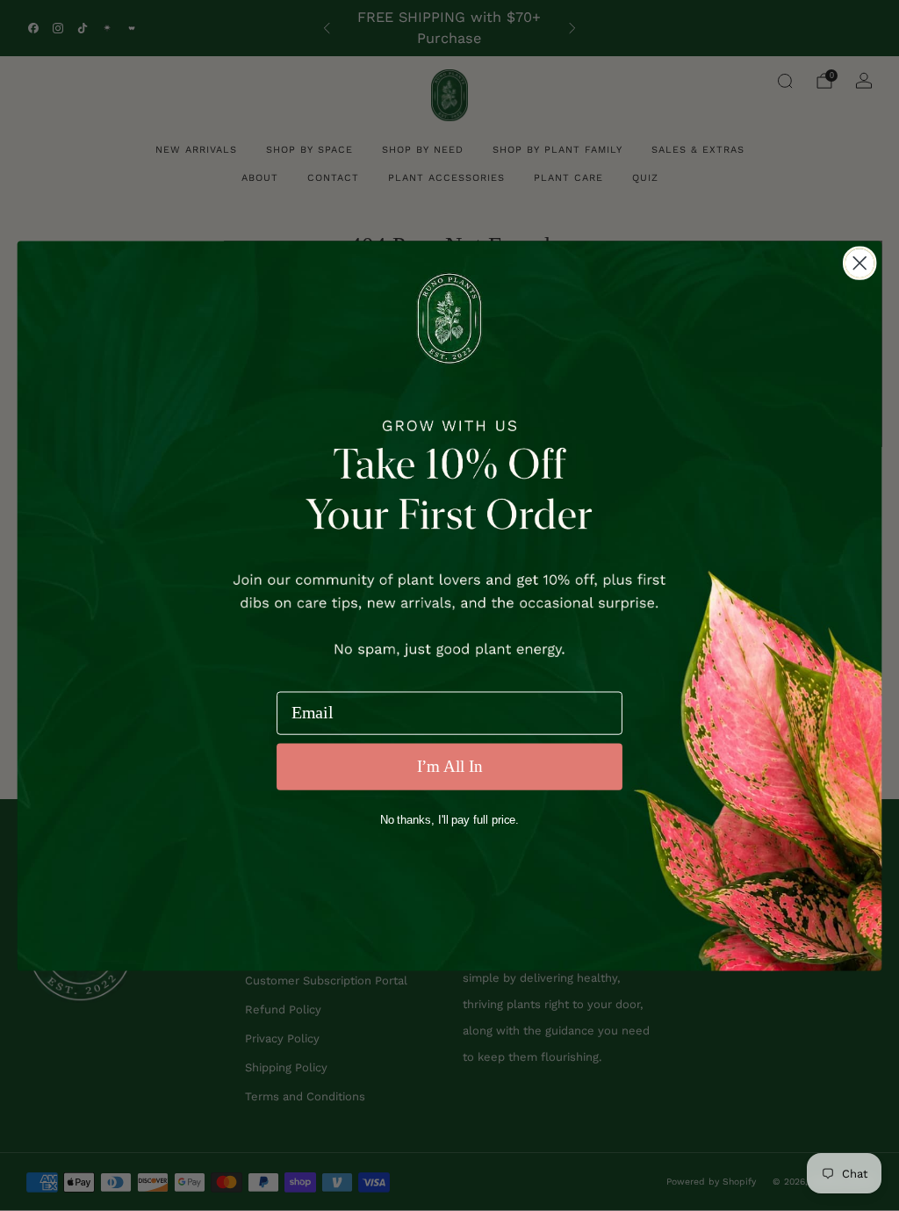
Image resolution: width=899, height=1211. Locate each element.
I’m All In (450, 766)
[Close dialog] (859, 263)
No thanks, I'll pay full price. (450, 819)
